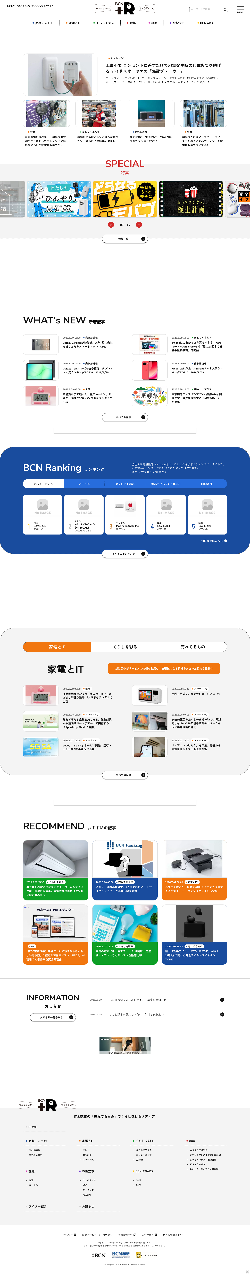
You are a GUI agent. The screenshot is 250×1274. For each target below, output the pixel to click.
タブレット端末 (125, 484)
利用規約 (107, 1234)
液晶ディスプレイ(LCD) (165, 484)
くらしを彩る (125, 647)
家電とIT (57, 647)
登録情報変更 (125, 1234)
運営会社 (68, 1234)
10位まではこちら (212, 541)
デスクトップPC (43, 484)
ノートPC (84, 484)
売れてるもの (193, 647)
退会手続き (148, 1234)
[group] (59, 199)
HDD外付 (206, 484)
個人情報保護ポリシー (175, 1234)
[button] (111, 225)
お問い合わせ (89, 1234)
